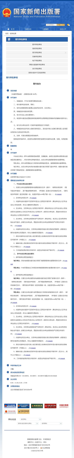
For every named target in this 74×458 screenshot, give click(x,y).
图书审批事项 (37, 44)
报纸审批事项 (37, 48)
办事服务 (45, 29)
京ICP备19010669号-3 (31, 448)
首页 (6, 33)
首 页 (12, 29)
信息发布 (28, 29)
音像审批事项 (37, 56)
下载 (12, 369)
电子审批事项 (37, 60)
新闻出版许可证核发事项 (37, 72)
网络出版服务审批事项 (37, 64)
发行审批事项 (37, 68)
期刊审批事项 (21, 39)
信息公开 (63, 29)
